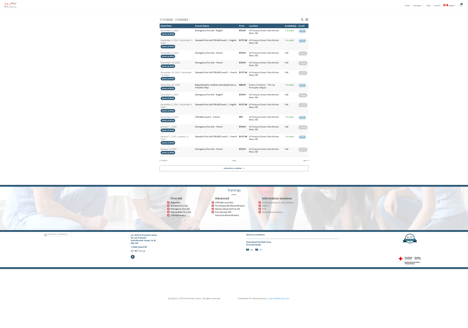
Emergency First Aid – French (209, 52)
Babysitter (175, 202)
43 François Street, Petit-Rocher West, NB (264, 32)
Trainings (417, 6)
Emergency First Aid (180, 208)
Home (407, 6)
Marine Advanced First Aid (227, 208)
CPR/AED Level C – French (207, 117)
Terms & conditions (255, 234)
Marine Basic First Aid (181, 212)
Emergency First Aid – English (209, 30)
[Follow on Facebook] (133, 257)
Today (234, 161)
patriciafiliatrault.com (279, 298)
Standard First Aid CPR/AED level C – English (215, 40)
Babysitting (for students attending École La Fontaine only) (215, 86)
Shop (428, 6)
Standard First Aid (179, 205)
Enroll (302, 31)
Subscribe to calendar (233, 168)
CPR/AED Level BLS (224, 202)
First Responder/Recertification (230, 205)
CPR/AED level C (178, 215)
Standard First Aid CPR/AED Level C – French (216, 72)
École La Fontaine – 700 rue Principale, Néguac (262, 86)
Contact (437, 6)
